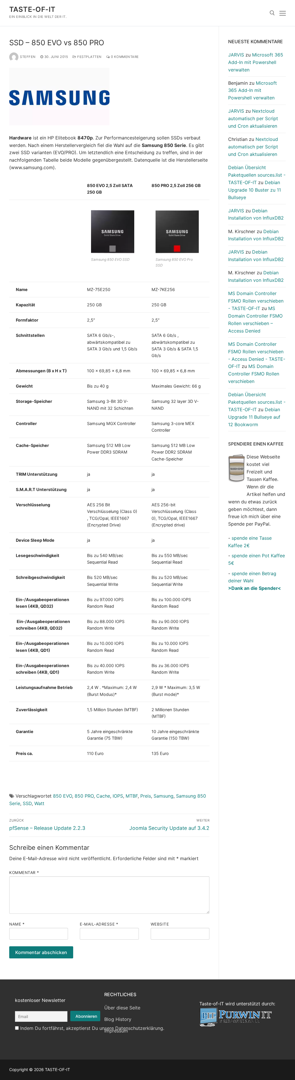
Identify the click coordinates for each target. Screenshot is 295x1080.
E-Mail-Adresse (99, 924)
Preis (145, 796)
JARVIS (236, 55)
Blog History (117, 1019)
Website (160, 924)
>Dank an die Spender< (254, 588)
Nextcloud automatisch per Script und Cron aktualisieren (253, 118)
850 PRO (84, 796)
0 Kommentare (124, 57)
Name (16, 924)
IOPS (118, 796)
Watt (39, 803)
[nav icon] (282, 13)
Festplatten (89, 57)
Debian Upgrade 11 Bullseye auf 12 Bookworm (254, 417)
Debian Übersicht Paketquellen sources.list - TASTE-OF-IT (256, 175)
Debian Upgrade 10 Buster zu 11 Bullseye (254, 190)
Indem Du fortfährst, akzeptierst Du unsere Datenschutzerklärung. (92, 1028)
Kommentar (24, 872)
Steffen (28, 57)
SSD (27, 803)
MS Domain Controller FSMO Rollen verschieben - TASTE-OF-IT (255, 300)
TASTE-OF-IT (32, 9)
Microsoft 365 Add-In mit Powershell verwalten (255, 62)
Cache (103, 796)
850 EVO (62, 796)
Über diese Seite (122, 1008)
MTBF (132, 796)
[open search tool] (272, 13)
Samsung (163, 796)
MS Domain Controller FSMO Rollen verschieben (253, 373)
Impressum (116, 1031)
